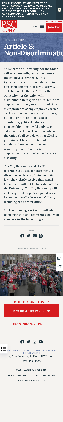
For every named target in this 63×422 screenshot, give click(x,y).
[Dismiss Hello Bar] (59, 10)
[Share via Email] (35, 236)
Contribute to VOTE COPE (31, 324)
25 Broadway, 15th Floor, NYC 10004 (31, 356)
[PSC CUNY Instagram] (35, 342)
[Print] (41, 236)
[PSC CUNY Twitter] (28, 342)
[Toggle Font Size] (59, 266)
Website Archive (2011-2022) (23, 375)
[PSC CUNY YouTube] (41, 342)
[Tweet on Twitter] (28, 236)
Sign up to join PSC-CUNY (31, 310)
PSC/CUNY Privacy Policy (31, 380)
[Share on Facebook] (22, 236)
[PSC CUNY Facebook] (22, 342)
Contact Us (48, 375)
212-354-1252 (32, 361)
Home (7, 40)
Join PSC (54, 27)
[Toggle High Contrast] (59, 257)
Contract (21, 40)
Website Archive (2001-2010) (31, 370)
